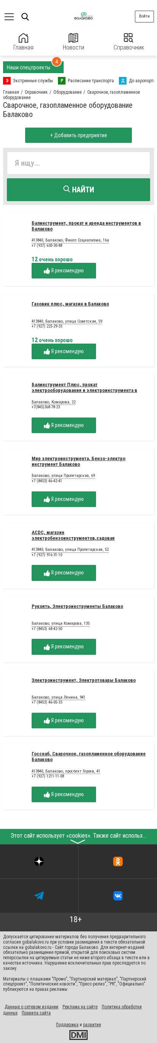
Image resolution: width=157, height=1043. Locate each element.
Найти (82, 189)
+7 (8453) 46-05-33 (47, 702)
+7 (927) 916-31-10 (47, 554)
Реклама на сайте (80, 1006)
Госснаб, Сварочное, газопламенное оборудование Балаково (89, 756)
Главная (23, 47)
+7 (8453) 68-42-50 (47, 628)
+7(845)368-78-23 (46, 407)
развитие (92, 1024)
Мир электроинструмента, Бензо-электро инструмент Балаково (78, 461)
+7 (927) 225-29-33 (47, 326)
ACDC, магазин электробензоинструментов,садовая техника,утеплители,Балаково (73, 538)
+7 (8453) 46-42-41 (47, 480)
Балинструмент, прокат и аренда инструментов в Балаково (86, 226)
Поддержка (67, 1024)
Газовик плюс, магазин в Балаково (70, 304)
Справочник (129, 47)
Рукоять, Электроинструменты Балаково (77, 606)
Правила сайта (36, 1013)
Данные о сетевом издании (31, 1006)
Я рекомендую (67, 270)
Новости (73, 47)
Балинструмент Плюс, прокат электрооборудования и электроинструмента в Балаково (84, 390)
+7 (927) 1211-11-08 (48, 776)
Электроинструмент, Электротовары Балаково (84, 680)
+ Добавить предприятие (78, 135)
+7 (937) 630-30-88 (47, 245)
